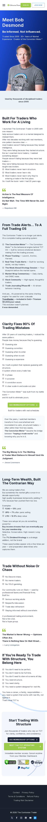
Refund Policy (33, 796)
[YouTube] (30, 818)
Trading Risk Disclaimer (23, 800)
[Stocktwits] (35, 818)
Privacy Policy (28, 792)
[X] (12, 818)
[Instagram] (21, 818)
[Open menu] (4, 5)
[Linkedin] (26, 818)
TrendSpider (8, 299)
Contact (16, 792)
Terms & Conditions (16, 796)
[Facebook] (17, 818)
